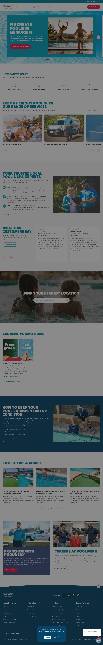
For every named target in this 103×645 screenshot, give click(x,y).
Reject (55, 637)
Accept (48, 637)
